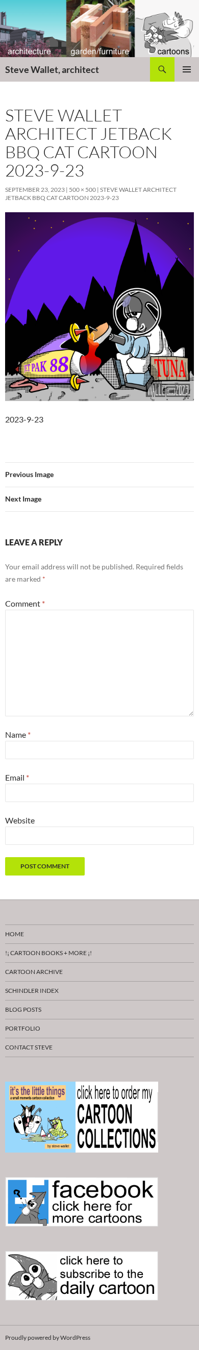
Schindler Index (32, 990)
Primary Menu (187, 69)
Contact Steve (29, 1047)
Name (18, 734)
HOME (14, 934)
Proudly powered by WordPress (47, 1337)
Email (17, 777)
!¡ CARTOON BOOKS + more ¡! (48, 953)
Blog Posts (23, 1009)
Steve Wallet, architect (52, 69)
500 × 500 (82, 189)
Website (20, 820)
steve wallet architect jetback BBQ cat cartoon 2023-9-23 (91, 194)
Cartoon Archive (34, 972)
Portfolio (22, 1028)
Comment (25, 603)
